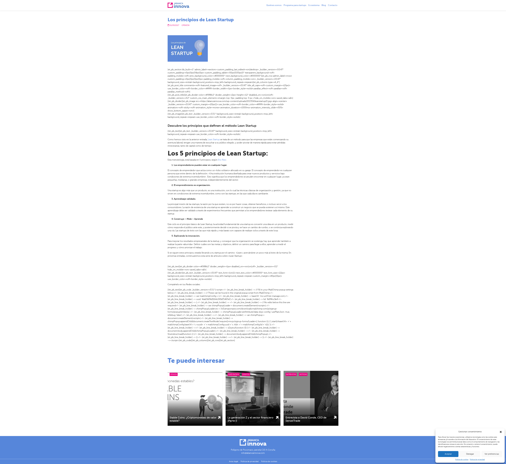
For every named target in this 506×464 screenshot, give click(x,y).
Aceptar (448, 454)
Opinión (185, 25)
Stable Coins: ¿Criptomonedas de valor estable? (193, 419)
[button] (500, 431)
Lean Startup (214, 139)
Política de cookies (461, 459)
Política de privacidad (477, 459)
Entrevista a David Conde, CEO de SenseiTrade (306, 419)
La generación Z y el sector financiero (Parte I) (250, 419)
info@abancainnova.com (253, 453)
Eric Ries (222, 160)
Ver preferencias (492, 454)
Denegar (470, 454)
